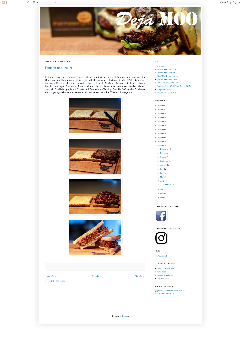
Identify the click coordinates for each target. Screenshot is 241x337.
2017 (160, 141)
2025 (160, 109)
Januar (163, 197)
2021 (160, 125)
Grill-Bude (161, 271)
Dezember (164, 148)
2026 (160, 105)
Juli (161, 169)
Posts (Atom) (60, 280)
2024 (160, 113)
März (162, 189)
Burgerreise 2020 (164, 89)
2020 (160, 129)
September (164, 160)
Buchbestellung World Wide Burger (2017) (174, 86)
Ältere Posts (139, 276)
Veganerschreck (163, 278)
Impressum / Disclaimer (166, 92)
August (163, 164)
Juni (162, 172)
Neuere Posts (51, 276)
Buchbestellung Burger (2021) (169, 82)
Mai (162, 177)
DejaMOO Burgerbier (166, 72)
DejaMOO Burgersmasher (167, 76)
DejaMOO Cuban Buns (166, 69)
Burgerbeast (162, 255)
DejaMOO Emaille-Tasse (167, 79)
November (164, 152)
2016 (160, 145)
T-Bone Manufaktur (165, 275)
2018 (160, 137)
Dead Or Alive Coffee (165, 268)
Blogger (125, 316)
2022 (160, 121)
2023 (160, 117)
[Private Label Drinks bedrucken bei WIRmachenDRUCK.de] (175, 293)
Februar (163, 193)
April (162, 181)
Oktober (163, 157)
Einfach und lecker (58, 67)
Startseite (95, 276)
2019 (160, 133)
